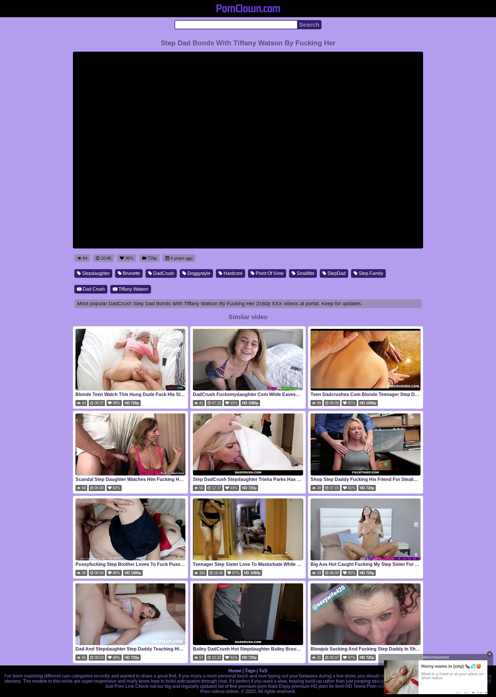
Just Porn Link (119, 686)
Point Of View (269, 273)
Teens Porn (365, 686)
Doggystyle (198, 273)
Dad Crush (93, 289)
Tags (250, 670)
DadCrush (163, 273)
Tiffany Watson (132, 289)
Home (234, 670)
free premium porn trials (254, 686)
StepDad (336, 273)
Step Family (370, 273)
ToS (263, 670)
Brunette (131, 273)
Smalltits (305, 273)
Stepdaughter (95, 273)
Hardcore (232, 273)
